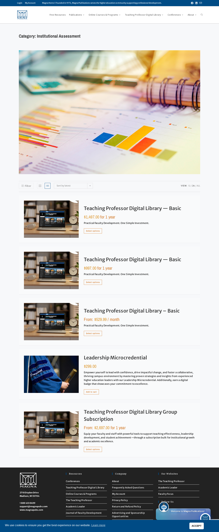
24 (193, 185)
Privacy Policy (120, 500)
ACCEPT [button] (197, 525)
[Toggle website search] (201, 14)
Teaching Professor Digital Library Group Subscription (130, 415)
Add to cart (91, 392)
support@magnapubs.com (34, 506)
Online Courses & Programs (81, 493)
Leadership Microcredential (115, 358)
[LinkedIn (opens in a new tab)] (196, 3)
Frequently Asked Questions (128, 487)
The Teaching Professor (79, 500)
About (115, 481)
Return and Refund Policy (126, 506)
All (198, 185)
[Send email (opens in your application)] (200, 3)
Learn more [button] (98, 525)
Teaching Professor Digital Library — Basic (132, 208)
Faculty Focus (165, 493)
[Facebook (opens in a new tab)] (192, 3)
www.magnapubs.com (31, 510)
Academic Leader (75, 506)
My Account (30, 3)
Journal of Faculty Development (84, 512)
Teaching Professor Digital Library (85, 487)
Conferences (73, 481)
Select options (93, 231)
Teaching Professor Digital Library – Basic (132, 311)
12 (189, 185)
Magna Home (48, 3)
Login (19, 3)
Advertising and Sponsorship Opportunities (128, 514)
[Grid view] (40, 186)
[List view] (47, 186)
